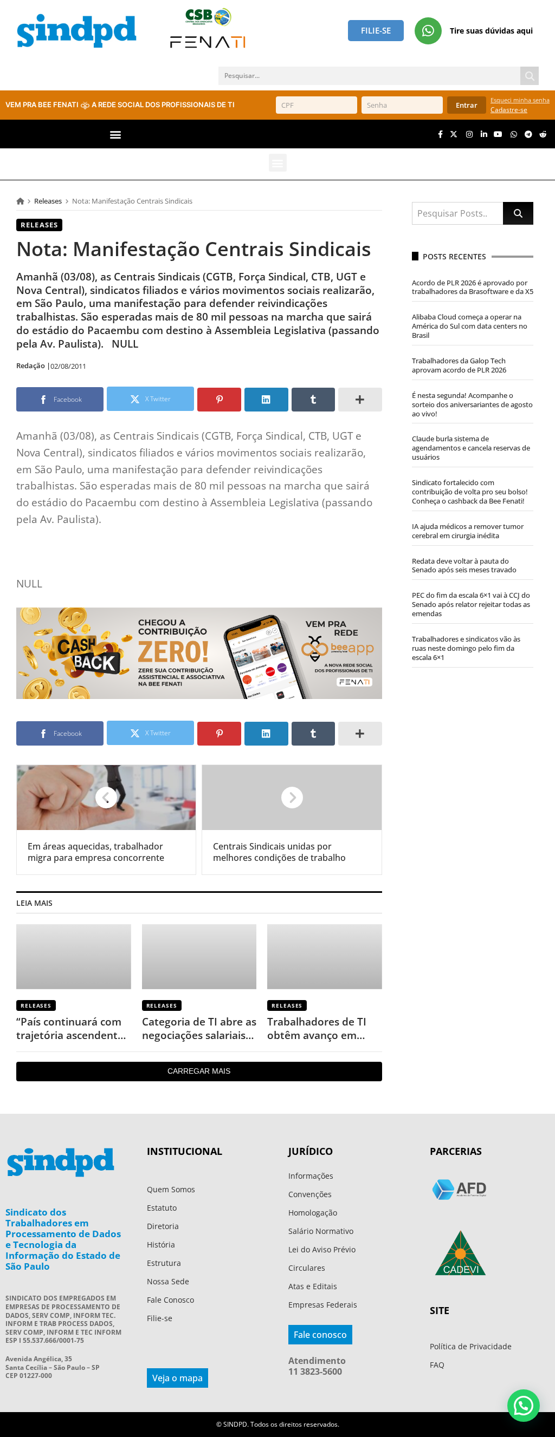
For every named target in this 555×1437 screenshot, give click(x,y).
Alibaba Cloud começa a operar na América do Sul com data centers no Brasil (469, 326)
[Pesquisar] (529, 76)
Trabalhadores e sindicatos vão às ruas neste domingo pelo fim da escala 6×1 (466, 648)
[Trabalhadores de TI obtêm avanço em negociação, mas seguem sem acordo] (324, 956)
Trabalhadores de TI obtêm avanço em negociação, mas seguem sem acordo (317, 1028)
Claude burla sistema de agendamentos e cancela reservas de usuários (471, 448)
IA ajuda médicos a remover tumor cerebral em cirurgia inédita (468, 530)
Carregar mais (198, 1071)
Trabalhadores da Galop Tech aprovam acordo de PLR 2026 (459, 365)
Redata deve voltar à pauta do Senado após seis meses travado (464, 565)
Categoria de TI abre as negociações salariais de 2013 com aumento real (199, 1028)
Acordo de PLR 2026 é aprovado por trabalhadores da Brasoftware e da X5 (472, 287)
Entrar (466, 105)
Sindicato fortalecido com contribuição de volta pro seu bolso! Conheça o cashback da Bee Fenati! (470, 492)
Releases (48, 201)
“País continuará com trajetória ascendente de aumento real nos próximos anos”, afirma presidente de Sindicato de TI (70, 1028)
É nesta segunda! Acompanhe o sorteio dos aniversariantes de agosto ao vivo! (472, 404)
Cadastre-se (509, 109)
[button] (116, 134)
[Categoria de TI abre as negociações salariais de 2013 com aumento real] (199, 956)
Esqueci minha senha (520, 100)
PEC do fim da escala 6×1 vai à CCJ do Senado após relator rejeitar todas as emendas (471, 604)
